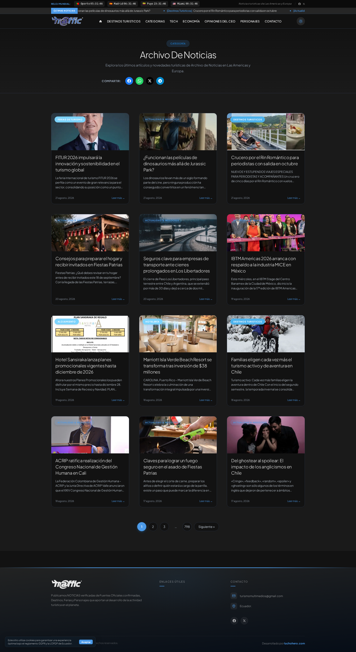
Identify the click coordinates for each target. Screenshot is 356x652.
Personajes (250, 21)
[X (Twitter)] (304, 4)
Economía (191, 21)
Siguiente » (206, 527)
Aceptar (86, 641)
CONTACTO (273, 21)
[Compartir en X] (150, 81)
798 (187, 527)
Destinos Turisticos (124, 21)
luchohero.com (294, 643)
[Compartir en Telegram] (160, 81)
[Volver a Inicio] (67, 21)
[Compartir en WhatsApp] (139, 81)
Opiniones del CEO (220, 21)
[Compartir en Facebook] (129, 81)
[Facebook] (299, 4)
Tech (174, 21)
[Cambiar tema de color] (301, 21)
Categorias (155, 21)
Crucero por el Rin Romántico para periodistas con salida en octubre (177, 10)
